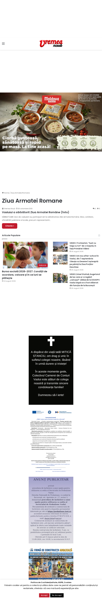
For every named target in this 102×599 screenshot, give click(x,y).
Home (6, 193)
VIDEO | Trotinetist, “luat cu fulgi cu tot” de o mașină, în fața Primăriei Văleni (83, 246)
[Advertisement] (51, 18)
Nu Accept (57, 595)
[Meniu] (3, 45)
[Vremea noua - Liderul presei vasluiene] (51, 43)
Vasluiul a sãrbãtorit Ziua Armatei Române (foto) (35, 212)
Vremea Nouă (9, 208)
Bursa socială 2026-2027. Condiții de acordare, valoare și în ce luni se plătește (24, 275)
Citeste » (9, 226)
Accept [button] (44, 595)
